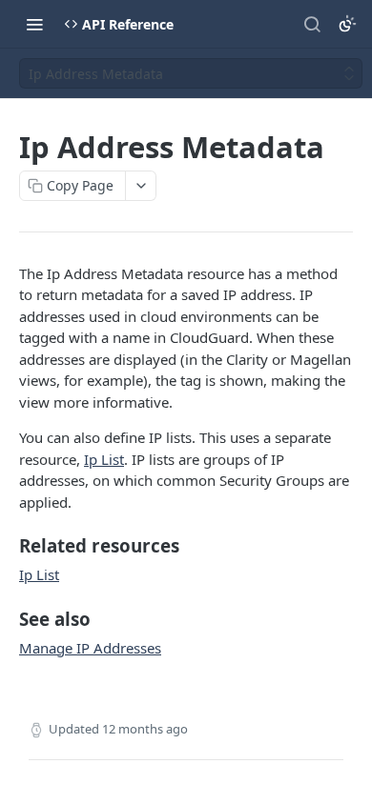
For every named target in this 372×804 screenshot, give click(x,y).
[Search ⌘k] (312, 24)
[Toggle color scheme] (347, 24)
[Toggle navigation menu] (34, 24)
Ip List (104, 459)
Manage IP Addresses (90, 647)
